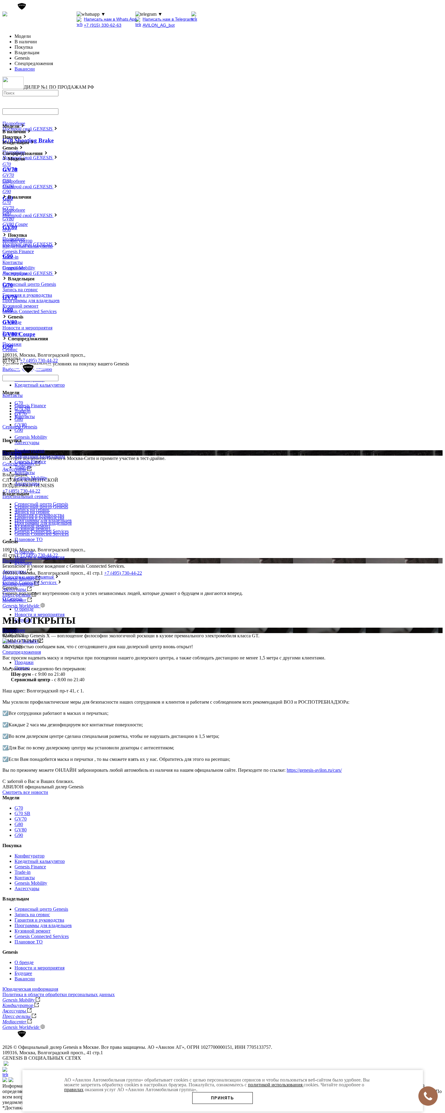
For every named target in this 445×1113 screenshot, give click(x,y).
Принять (222, 1098)
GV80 (21, 424)
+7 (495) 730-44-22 (55, 14)
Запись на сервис (20, 289)
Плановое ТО (29, 539)
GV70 (21, 413)
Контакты (12, 395)
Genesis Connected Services (29, 311)
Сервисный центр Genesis (29, 284)
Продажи (24, 662)
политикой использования (276, 1084)
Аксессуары (27, 442)
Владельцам (15, 898)
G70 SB (22, 408)
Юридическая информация (30, 989)
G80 (19, 419)
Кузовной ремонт (20, 306)
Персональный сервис (25, 496)
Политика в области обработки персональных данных (58, 994)
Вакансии (25, 68)
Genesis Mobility (31, 437)
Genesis (10, 952)
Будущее (11, 333)
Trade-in (10, 256)
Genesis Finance (30, 405)
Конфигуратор (17, 240)
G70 (19, 402)
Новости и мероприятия (39, 614)
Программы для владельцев (31, 300)
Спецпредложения (21, 652)
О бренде (24, 609)
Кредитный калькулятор (40, 385)
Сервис (10, 349)
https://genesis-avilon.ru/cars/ (314, 770)
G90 (19, 430)
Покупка (11, 845)
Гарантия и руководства (27, 295)
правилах (74, 1089)
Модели (10, 797)
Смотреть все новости (25, 792)
